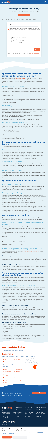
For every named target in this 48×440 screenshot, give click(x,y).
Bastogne (18, 359)
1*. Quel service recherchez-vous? (18, 37)
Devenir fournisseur (29, 412)
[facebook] (4, 421)
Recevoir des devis (24, 15)
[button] (45, 2)
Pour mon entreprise (40, 413)
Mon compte (27, 416)
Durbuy (6, 362)
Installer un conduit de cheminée (19, 42)
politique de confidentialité (17, 54)
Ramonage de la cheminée (18, 39)
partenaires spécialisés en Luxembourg (30, 251)
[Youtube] (9, 421)
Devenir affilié (28, 413)
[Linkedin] (14, 421)
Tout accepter (7, 437)
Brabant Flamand (19, 369)
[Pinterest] (11, 421)
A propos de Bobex (18, 412)
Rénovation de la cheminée (18, 41)
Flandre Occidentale (5, 374)
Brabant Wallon (7, 371)
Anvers (6, 369)
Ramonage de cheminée (19, 19)
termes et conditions (34, 53)
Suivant (37, 49)
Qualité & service (17, 413)
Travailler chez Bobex (29, 415)
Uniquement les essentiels (19, 437)
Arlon (5, 359)
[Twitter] (6, 421)
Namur (5, 382)
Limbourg (18, 377)
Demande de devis (39, 392)
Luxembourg (28, 19)
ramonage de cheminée (20, 78)
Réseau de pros (39, 416)
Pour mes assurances (41, 415)
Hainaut (6, 377)
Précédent (11, 49)
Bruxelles (18, 371)
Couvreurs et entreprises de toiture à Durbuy (13, 350)
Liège (5, 380)
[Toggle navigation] (45, 2)
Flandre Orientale (19, 374)
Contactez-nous (17, 416)
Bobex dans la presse (18, 415)
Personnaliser (31, 437)
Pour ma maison (8, 19)
